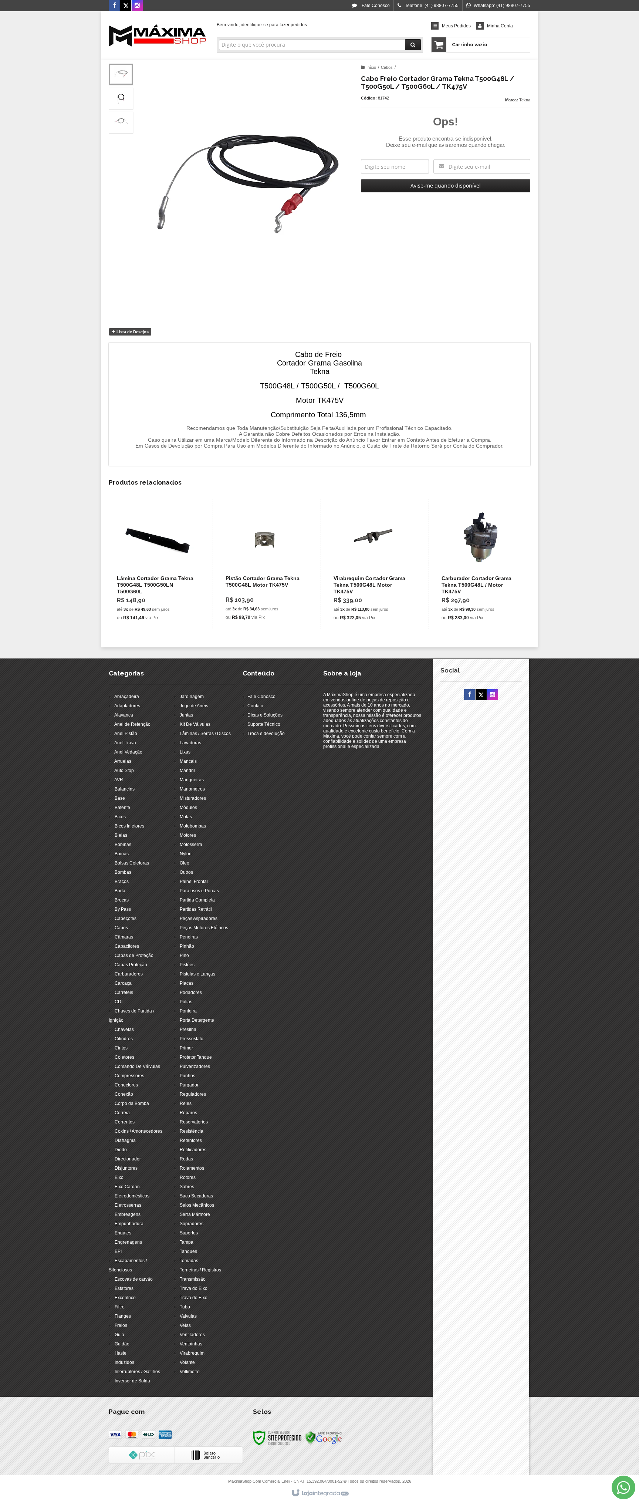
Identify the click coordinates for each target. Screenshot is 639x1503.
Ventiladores (192, 1334)
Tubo (185, 1307)
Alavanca (123, 715)
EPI (118, 1251)
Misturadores (193, 798)
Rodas (186, 1159)
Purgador (189, 1085)
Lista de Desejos (132, 332)
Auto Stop (124, 770)
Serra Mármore (195, 1214)
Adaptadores (127, 705)
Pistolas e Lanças (197, 974)
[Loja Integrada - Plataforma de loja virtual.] (319, 1493)
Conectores (126, 1085)
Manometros (192, 789)
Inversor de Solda (132, 1381)
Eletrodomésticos (132, 1196)
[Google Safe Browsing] (323, 1437)
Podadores (191, 992)
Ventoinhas (191, 1344)
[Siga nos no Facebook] (114, 6)
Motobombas (193, 826)
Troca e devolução (266, 733)
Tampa (186, 1242)
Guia (119, 1334)
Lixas (185, 752)
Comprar (161, 593)
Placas (186, 983)
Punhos (187, 1075)
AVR (118, 779)
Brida (120, 890)
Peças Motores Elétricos (204, 927)
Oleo (184, 863)
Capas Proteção (131, 964)
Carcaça (123, 983)
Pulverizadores (195, 1066)
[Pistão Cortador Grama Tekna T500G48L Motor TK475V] (265, 564)
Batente (122, 807)
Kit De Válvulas (195, 724)
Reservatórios (194, 1122)
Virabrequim (192, 1353)
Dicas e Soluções (265, 715)
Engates (123, 1233)
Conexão (124, 1094)
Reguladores (193, 1094)
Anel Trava (125, 742)
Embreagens (128, 1214)
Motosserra (191, 844)
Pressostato (191, 1038)
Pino (184, 955)
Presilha (188, 1029)
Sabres (187, 1186)
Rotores (188, 1177)
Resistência (191, 1131)
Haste (120, 1353)
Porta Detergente (197, 1020)
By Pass (123, 909)
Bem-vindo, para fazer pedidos (262, 24)
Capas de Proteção (134, 955)
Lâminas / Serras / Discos (205, 733)
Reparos (188, 1112)
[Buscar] (413, 44)
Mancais (188, 761)
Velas (185, 1325)
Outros (186, 872)
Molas (186, 816)
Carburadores (129, 974)
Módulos (188, 807)
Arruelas (122, 761)
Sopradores (191, 1223)
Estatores (124, 1288)
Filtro (120, 1307)
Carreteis (124, 992)
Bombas (123, 872)
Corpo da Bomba (132, 1103)
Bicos (120, 816)
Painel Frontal (194, 881)
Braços (122, 881)
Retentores (191, 1140)
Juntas (186, 715)
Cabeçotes (125, 918)
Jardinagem (192, 696)
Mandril (187, 770)
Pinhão (187, 946)
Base (120, 798)
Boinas (122, 853)
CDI (118, 1001)
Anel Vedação (128, 752)
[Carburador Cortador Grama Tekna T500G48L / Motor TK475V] (481, 564)
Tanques (188, 1251)
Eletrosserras (128, 1205)
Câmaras (124, 937)
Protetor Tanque (196, 1057)
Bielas (121, 835)
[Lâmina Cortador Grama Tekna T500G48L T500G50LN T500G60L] (156, 564)
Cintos (121, 1048)
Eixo (119, 1177)
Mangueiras (192, 779)
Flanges (123, 1316)
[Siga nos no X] (125, 6)
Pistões (187, 964)
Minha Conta (500, 25)
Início (371, 67)
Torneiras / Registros (200, 1270)
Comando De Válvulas (137, 1066)
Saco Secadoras (196, 1196)
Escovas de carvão (134, 1279)
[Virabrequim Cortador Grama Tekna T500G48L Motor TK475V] (373, 564)
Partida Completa (197, 900)
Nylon (186, 853)
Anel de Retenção (132, 724)
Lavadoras (190, 742)
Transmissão (193, 1279)
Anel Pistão (125, 733)
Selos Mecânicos (197, 1205)
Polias (186, 1001)
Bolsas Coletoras (132, 863)
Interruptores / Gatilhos (137, 1371)
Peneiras (189, 937)
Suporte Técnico (263, 724)
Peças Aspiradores (198, 918)
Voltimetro (190, 1371)
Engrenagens (128, 1242)
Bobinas (123, 844)
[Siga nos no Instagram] (137, 6)
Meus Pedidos (456, 25)
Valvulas (188, 1316)
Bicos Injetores (129, 826)
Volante (187, 1362)
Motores (188, 835)
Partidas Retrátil (196, 909)
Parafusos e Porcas (199, 890)
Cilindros (124, 1038)
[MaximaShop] (157, 35)
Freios (121, 1325)
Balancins (125, 789)
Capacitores (127, 946)
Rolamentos (192, 1168)
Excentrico (125, 1297)
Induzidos (124, 1362)
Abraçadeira (126, 696)
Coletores (124, 1057)
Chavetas (124, 1029)
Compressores (129, 1075)
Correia (122, 1112)
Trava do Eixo (193, 1288)
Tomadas (189, 1260)
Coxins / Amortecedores (138, 1131)
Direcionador (128, 1159)
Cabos (387, 67)
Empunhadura (129, 1223)
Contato (255, 705)
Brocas (122, 900)
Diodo (121, 1149)
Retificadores (193, 1149)
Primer (186, 1048)
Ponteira (188, 1011)
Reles (186, 1103)
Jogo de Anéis (194, 705)
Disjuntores (126, 1168)
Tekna (524, 100)
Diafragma (125, 1140)
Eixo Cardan (127, 1186)
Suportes (189, 1233)
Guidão (122, 1344)
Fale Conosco (375, 5)
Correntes (125, 1122)
